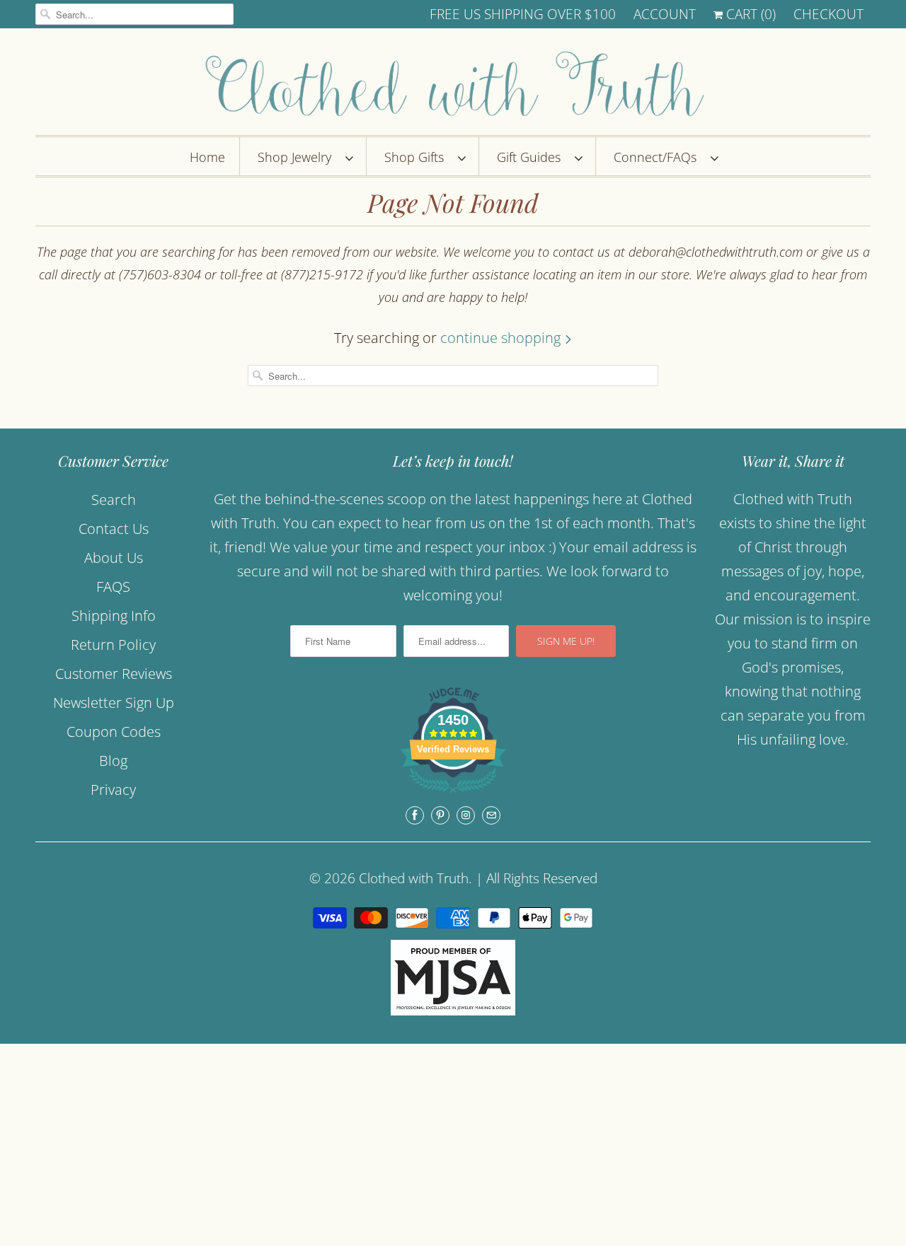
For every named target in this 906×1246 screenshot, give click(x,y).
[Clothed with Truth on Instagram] (466, 815)
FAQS (113, 586)
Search (113, 499)
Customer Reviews (113, 673)
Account (664, 14)
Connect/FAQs (659, 157)
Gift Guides (532, 157)
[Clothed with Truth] (453, 85)
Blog (113, 760)
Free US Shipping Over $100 (523, 14)
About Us (113, 557)
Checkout (828, 14)
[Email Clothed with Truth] (491, 815)
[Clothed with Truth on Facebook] (415, 815)
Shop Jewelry (298, 157)
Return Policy (113, 644)
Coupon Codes (114, 731)
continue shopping (502, 337)
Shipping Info (113, 615)
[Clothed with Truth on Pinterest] (440, 815)
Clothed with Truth (414, 878)
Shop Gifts (417, 157)
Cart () (749, 14)
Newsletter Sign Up (113, 702)
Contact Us (114, 528)
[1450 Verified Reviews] (453, 793)
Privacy (113, 789)
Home (207, 157)
